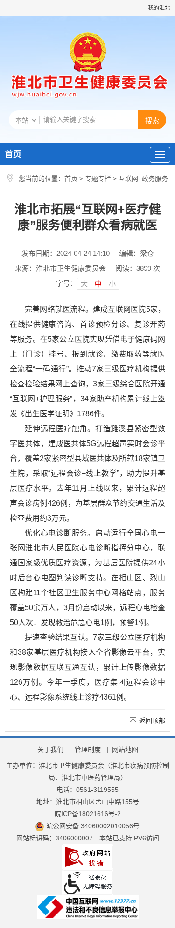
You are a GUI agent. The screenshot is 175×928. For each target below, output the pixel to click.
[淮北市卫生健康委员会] (87, 87)
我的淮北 (159, 8)
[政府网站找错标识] (87, 856)
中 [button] (98, 284)
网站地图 (125, 749)
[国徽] (87, 53)
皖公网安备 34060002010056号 (92, 826)
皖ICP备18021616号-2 (88, 814)
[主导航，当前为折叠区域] (160, 155)
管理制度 (88, 749)
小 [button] (112, 284)
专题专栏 (98, 178)
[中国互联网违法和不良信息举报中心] (88, 906)
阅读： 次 (137, 268)
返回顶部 (152, 720)
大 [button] (84, 284)
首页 (13, 154)
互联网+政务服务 (143, 178)
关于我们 (50, 749)
